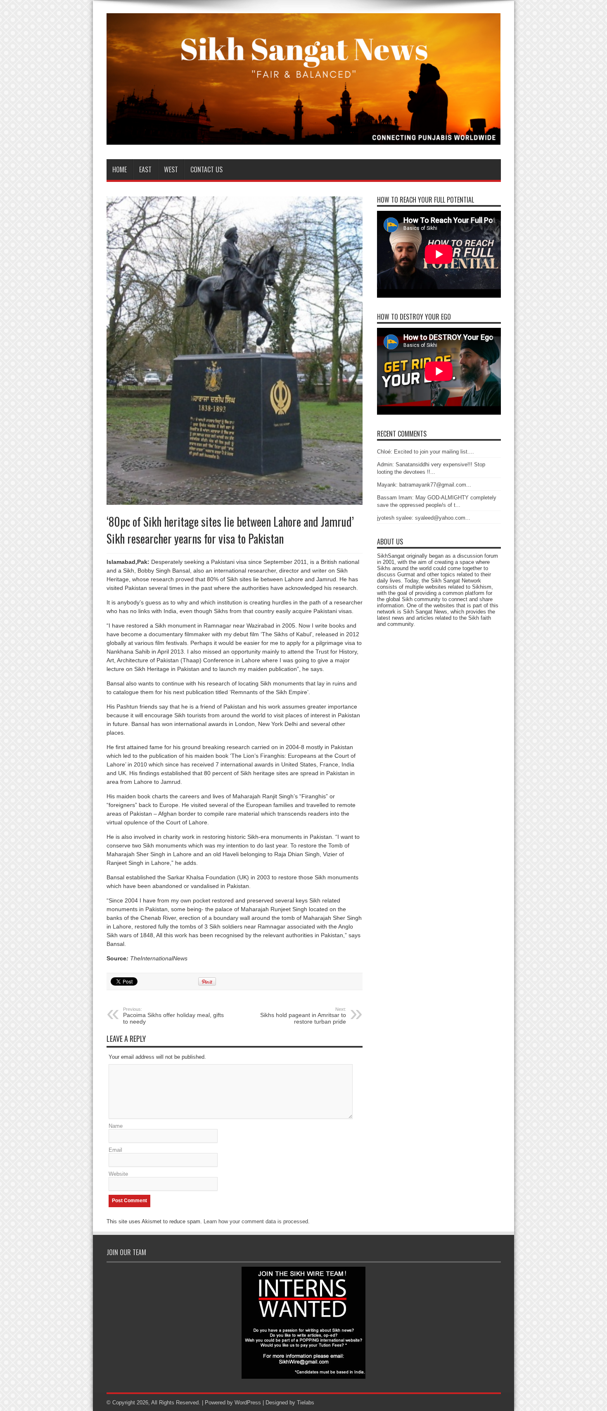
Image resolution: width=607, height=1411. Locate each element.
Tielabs (305, 1402)
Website (118, 1174)
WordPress (248, 1402)
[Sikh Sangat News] (304, 138)
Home (119, 169)
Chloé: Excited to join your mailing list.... (425, 452)
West (171, 169)
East (145, 169)
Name (116, 1126)
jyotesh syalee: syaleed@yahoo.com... (423, 518)
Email (115, 1150)
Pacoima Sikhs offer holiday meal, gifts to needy (173, 1016)
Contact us (206, 169)
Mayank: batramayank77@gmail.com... (424, 485)
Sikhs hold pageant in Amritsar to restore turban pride (303, 1016)
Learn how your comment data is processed (256, 1221)
